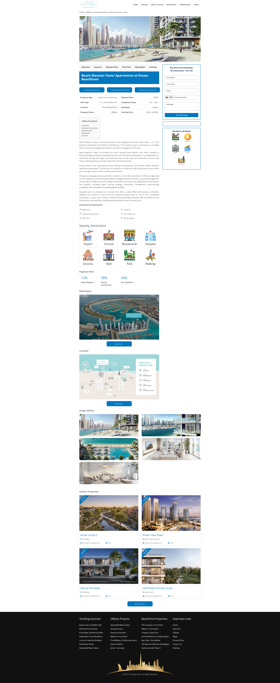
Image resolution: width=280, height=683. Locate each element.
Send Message (181, 115)
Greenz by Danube (118, 632)
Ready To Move (157, 5)
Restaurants (129, 244)
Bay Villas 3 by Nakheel (151, 640)
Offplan (144, 5)
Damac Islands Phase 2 (151, 648)
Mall (109, 264)
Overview (85, 67)
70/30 (155, 97)
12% (84, 277)
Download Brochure (92, 90)
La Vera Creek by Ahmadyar (90, 640)
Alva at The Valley (90, 588)
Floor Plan (126, 67)
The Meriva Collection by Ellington (155, 644)
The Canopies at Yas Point (152, 625)
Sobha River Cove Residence (90, 636)
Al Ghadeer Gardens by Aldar (91, 632)
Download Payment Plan (120, 90)
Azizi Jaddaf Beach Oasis (89, 648)
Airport (88, 244)
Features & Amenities (90, 128)
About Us (176, 629)
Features (98, 67)
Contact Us (177, 644)
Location (153, 67)
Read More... (119, 344)
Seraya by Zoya (116, 629)
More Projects (140, 604)
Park (129, 264)
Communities (184, 5)
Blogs (175, 636)
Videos (196, 5)
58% (104, 277)
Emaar (155, 107)
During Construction (106, 283)
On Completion (127, 282)
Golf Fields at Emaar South (157, 588)
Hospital (150, 244)
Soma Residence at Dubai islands (155, 636)
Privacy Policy (178, 640)
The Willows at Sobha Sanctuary (123, 640)
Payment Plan (112, 67)
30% (124, 277)
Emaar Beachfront (101, 12)
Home (135, 5)
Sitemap (176, 648)
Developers (171, 5)
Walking (150, 264)
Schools (109, 244)
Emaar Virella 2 (88, 535)
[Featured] (109, 513)
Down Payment (87, 282)
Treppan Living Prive (150, 632)
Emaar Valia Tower (153, 535)
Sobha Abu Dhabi (86, 644)
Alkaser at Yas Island (118, 636)
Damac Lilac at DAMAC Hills (90, 625)
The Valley (85, 539)
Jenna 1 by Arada (117, 648)
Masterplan (140, 67)
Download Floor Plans (148, 90)
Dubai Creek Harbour (152, 539)
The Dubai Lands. (135, 674)
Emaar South (149, 592)
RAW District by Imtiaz (88, 629)
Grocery (88, 264)
